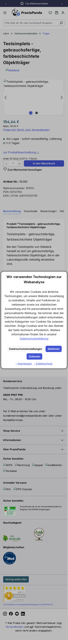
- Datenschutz (43, 363)
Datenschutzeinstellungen (25, 348)
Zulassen (34, 356)
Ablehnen (54, 348)
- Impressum (24, 363)
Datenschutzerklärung (34, 338)
